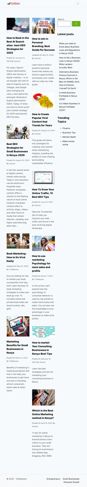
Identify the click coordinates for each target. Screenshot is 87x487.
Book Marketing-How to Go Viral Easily (17, 257)
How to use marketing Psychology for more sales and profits (41, 263)
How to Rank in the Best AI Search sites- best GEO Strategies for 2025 (18, 45)
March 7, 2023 (47, 276)
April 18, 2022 (46, 423)
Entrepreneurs (53, 479)
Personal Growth (71, 482)
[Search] (76, 23)
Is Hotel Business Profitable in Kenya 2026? (68, 95)
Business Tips (69, 132)
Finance (66, 128)
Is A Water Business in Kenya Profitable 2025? (69, 106)
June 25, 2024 (47, 202)
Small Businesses (71, 479)
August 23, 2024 (48, 130)
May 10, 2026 (48, 55)
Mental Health (69, 137)
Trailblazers (14, 269)
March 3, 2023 (21, 358)
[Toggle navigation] (78, 3)
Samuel (17, 61)
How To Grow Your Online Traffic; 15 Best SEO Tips (43, 193)
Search (61, 19)
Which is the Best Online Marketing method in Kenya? (43, 414)
